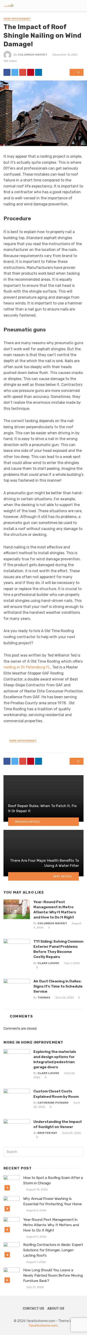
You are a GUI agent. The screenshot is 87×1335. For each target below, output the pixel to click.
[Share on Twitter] (14, 72)
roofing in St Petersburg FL (26, 667)
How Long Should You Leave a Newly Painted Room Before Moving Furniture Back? (53, 1275)
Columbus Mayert (32, 54)
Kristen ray (47, 1133)
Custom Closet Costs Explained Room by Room (56, 1093)
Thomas (44, 997)
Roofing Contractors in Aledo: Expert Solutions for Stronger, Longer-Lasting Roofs (53, 1250)
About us (55, 1309)
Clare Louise (48, 963)
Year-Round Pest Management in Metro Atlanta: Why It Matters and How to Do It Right (54, 909)
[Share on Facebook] (6, 72)
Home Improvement (17, 19)
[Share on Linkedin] (38, 72)
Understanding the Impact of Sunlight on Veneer (57, 1124)
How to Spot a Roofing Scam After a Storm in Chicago (53, 1180)
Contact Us (33, 1309)
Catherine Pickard (53, 1102)
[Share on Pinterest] (30, 72)
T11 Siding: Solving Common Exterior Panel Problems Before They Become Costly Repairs (58, 949)
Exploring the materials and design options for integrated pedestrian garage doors (54, 1059)
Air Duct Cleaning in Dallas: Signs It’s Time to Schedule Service (58, 986)
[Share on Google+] (22, 72)
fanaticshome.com (43, 1326)
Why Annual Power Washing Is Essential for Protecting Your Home (52, 1201)
